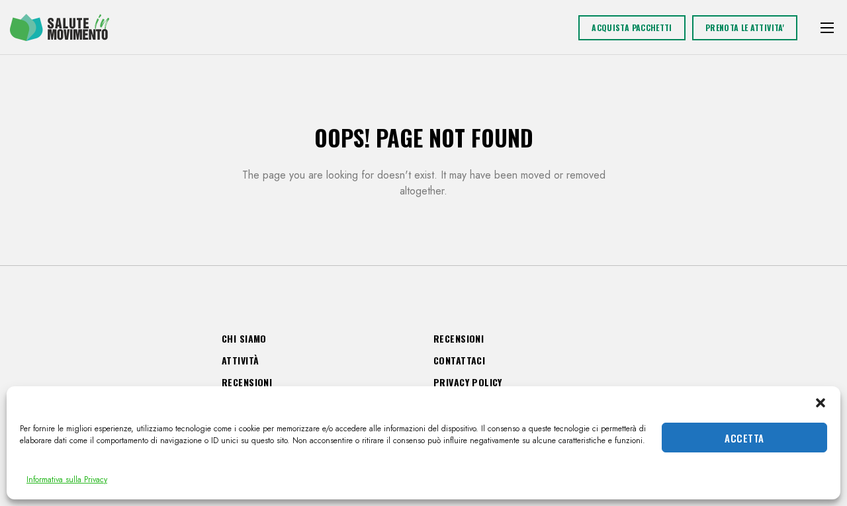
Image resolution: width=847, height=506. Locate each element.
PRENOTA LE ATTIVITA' (744, 27)
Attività (240, 360)
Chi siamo (244, 338)
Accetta (744, 438)
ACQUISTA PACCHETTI (632, 27)
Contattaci (459, 360)
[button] (820, 402)
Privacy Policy (467, 382)
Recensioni (247, 382)
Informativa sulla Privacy (66, 479)
